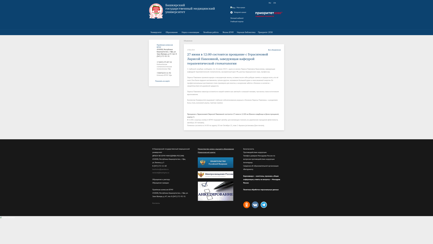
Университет (156, 32)
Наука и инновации (190, 32)
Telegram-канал (239, 12)
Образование (172, 32)
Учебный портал (236, 21)
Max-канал (240, 7)
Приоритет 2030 (265, 32)
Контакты (156, 203)
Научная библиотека (246, 32)
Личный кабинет (237, 18)
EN (275, 3)
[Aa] (281, 3)
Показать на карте (162, 81)
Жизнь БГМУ (228, 32)
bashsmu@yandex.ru (160, 169)
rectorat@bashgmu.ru (160, 172)
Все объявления (274, 50)
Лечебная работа (211, 32)
